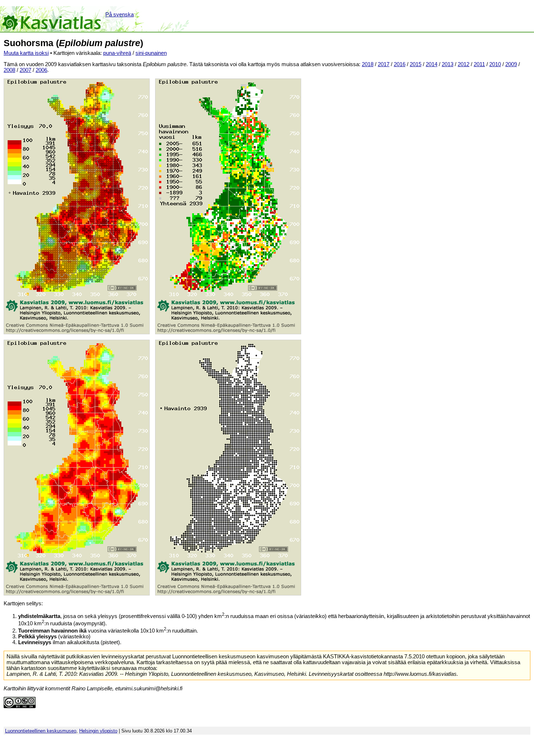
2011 (479, 64)
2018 (367, 64)
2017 (383, 64)
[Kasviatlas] (52, 19)
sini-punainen (151, 53)
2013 (447, 64)
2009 (511, 64)
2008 (9, 70)
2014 (431, 64)
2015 (415, 64)
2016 (399, 64)
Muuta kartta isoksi (26, 53)
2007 (25, 70)
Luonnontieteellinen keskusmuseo (40, 731)
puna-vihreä (117, 53)
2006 (41, 70)
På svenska (119, 14)
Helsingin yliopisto (98, 731)
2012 (463, 64)
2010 (495, 64)
